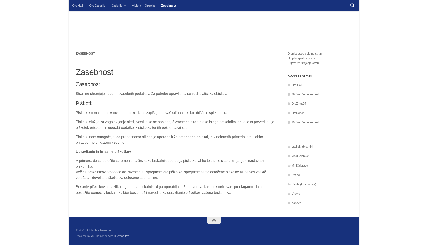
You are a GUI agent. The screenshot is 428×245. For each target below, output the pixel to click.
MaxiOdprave (300, 156)
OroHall (77, 5)
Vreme (296, 193)
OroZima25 (299, 103)
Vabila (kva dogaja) (304, 184)
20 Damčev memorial (305, 94)
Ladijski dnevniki (302, 146)
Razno (296, 175)
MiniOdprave (300, 165)
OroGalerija (97, 5)
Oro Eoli (297, 85)
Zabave (296, 203)
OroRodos (298, 113)
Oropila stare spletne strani (305, 53)
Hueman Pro (121, 236)
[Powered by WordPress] (92, 236)
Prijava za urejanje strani (303, 63)
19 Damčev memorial (305, 122)
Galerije (117, 5)
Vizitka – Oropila (143, 5)
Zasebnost (168, 5)
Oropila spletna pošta (301, 58)
